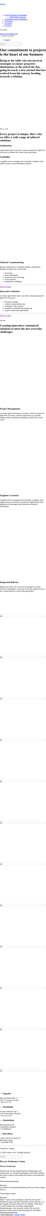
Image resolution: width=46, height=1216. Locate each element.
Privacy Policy (20, 1215)
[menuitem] (23, 16)
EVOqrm (8, 24)
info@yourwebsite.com (8, 34)
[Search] (11, 44)
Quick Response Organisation (16, 15)
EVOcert (8, 26)
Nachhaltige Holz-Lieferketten (16, 19)
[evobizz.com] (23, 6)
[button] (7, 40)
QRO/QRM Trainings (17, 17)
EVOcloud (9, 21)
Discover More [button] (5, 287)
